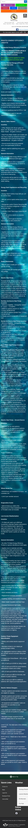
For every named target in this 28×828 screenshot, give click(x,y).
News (3, 789)
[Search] (25, 1)
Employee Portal (6, 796)
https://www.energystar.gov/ (15, 414)
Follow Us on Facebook (23, 29)
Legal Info (4, 793)
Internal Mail (5, 799)
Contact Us (4, 786)
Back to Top (15, 776)
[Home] (14, 17)
